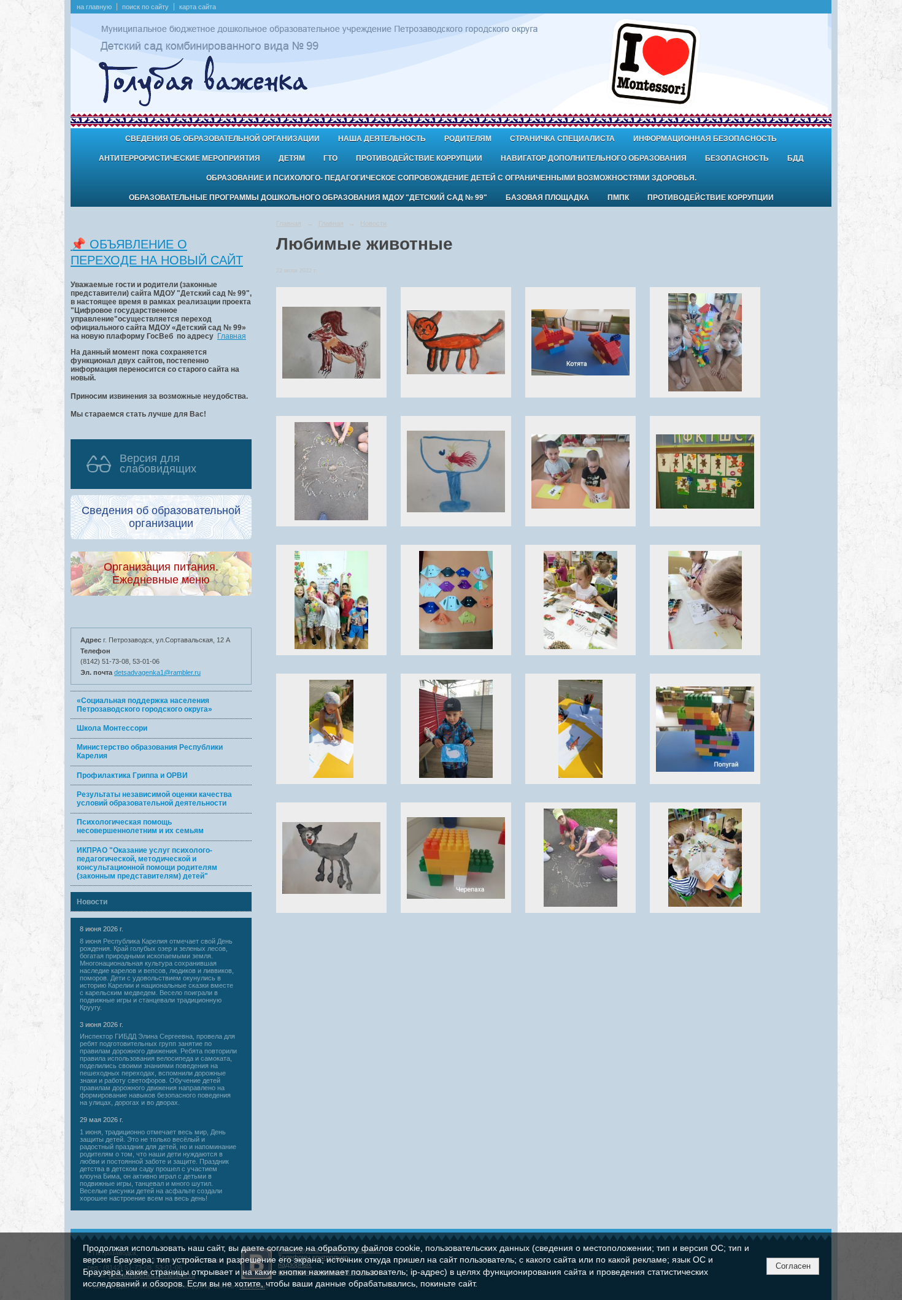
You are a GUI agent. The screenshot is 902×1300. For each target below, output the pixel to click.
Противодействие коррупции (419, 158)
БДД (795, 158)
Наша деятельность (382, 138)
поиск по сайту (145, 6)
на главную (94, 6)
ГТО (330, 158)
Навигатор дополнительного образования (594, 158)
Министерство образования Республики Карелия (150, 751)
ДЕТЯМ (292, 158)
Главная (231, 336)
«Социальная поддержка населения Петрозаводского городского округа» (144, 704)
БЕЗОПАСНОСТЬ (737, 158)
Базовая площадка (547, 197)
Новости (92, 902)
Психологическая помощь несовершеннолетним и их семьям (140, 826)
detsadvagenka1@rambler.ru (157, 672)
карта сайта (197, 6)
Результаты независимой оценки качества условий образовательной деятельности (154, 798)
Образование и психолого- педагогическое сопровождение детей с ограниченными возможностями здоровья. (451, 178)
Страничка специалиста (562, 138)
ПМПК (618, 197)
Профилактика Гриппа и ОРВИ (132, 775)
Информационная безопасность (705, 138)
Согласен (793, 1266)
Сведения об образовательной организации (222, 138)
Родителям (467, 138)
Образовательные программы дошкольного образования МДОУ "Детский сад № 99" (308, 197)
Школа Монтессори (112, 728)
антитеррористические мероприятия (179, 158)
